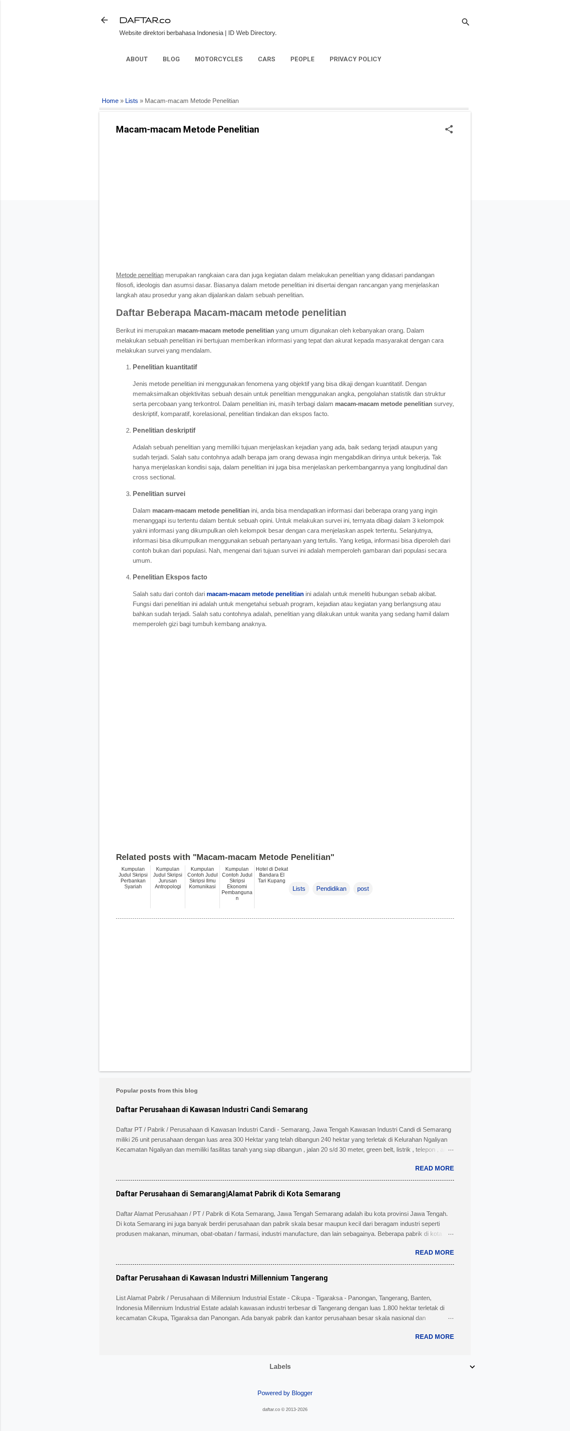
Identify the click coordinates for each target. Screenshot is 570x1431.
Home (110, 101)
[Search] (466, 22)
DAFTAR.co (145, 20)
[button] (449, 129)
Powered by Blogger (285, 1392)
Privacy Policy (355, 59)
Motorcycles (219, 59)
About (137, 59)
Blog (171, 59)
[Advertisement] (285, 205)
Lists (131, 101)
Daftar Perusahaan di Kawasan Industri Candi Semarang (212, 1109)
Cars (266, 59)
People (302, 59)
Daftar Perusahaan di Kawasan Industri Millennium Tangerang (222, 1277)
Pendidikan (331, 888)
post (363, 888)
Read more (434, 1168)
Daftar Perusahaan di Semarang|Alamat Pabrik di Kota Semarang (228, 1193)
